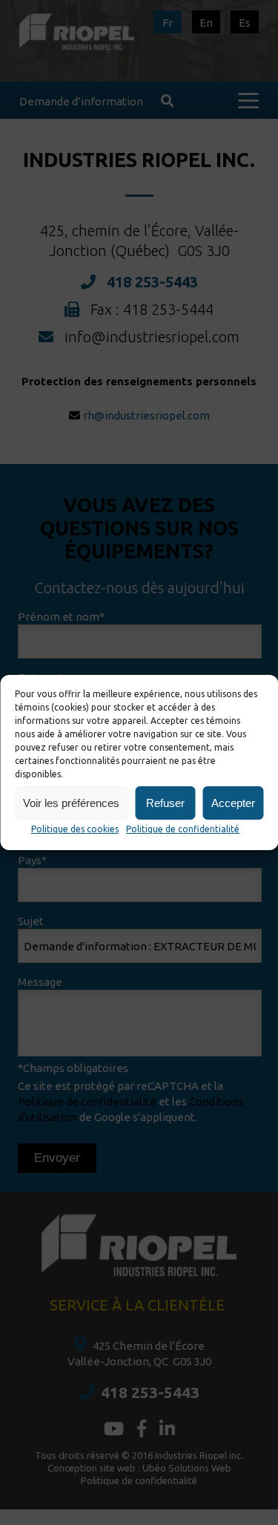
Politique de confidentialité (182, 829)
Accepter (233, 803)
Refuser (165, 803)
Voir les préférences (71, 803)
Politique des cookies (75, 829)
